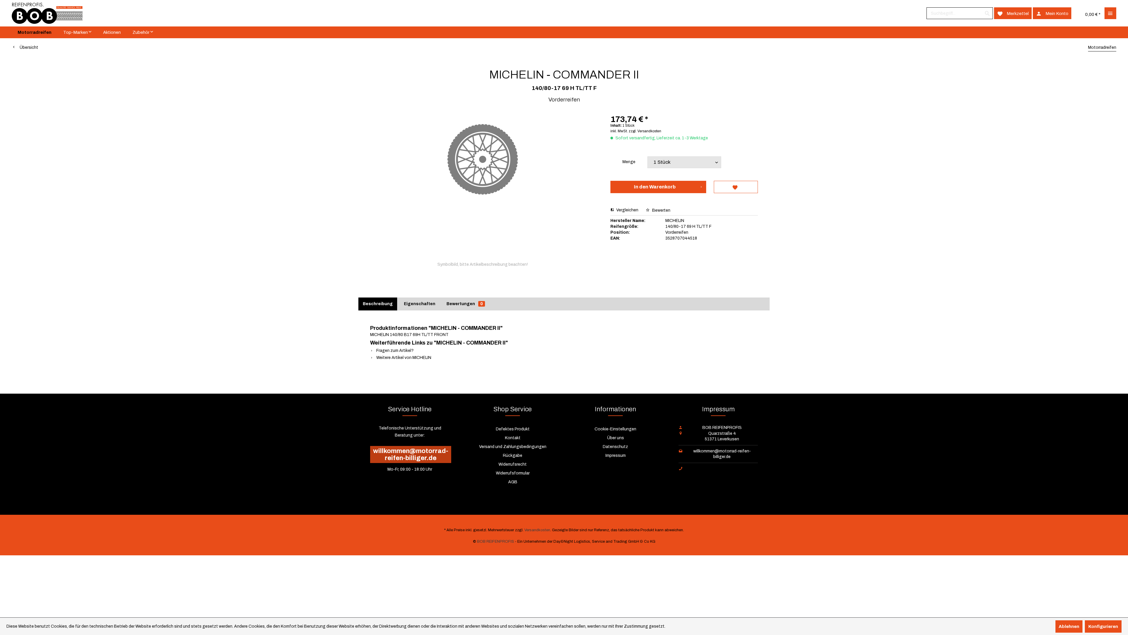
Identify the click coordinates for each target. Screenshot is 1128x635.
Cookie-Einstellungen (615, 429)
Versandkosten (537, 530)
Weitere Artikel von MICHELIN (403, 357)
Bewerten (660, 210)
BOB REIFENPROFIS (495, 541)
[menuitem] (959, 13)
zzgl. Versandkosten (645, 131)
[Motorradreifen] (34, 32)
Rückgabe (512, 455)
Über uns (615, 438)
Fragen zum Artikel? (394, 350)
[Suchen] (987, 13)
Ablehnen (1069, 626)
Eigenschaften (419, 304)
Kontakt (513, 438)
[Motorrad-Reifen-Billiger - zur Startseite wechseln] (47, 13)
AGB (512, 482)
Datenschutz (615, 446)
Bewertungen (464, 304)
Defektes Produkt (513, 429)
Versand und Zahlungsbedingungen (512, 446)
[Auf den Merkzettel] (736, 187)
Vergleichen (626, 210)
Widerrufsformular (513, 473)
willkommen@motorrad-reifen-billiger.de (410, 454)
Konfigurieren (1103, 626)
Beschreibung (378, 304)
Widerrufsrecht (512, 464)
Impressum (615, 455)
